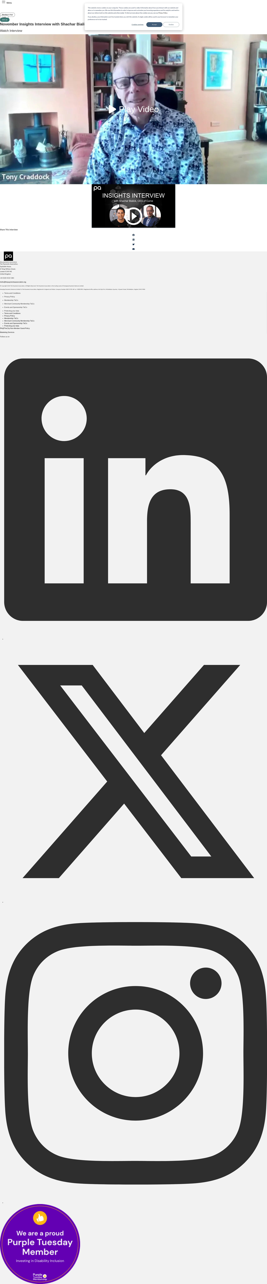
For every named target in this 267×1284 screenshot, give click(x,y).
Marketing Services (7, 332)
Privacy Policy (162, 13)
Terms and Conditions (12, 293)
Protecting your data (11, 311)
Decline (171, 24)
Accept (154, 24)
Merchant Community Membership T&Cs (19, 304)
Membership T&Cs (11, 300)
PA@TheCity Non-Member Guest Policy (15, 328)
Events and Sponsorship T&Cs (15, 307)
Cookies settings (138, 24)
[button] (133, 109)
